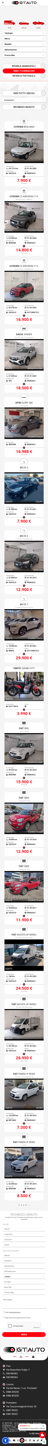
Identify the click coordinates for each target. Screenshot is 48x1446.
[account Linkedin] (34, 1440)
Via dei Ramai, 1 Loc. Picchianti (21, 1388)
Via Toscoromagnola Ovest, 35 (21, 1406)
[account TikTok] (38, 1440)
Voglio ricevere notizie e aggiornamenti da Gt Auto (17, 1317)
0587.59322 (12, 1410)
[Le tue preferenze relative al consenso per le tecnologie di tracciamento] (44, 1442)
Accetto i (13, 1312)
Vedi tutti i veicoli (24, 93)
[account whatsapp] (18, 1440)
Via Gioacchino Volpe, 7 (17, 1369)
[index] (24, 3)
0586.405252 (12, 1392)
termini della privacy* (15, 1312)
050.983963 (12, 1373)
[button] (5, 1440)
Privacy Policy (14, 1429)
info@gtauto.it (7, 1425)
